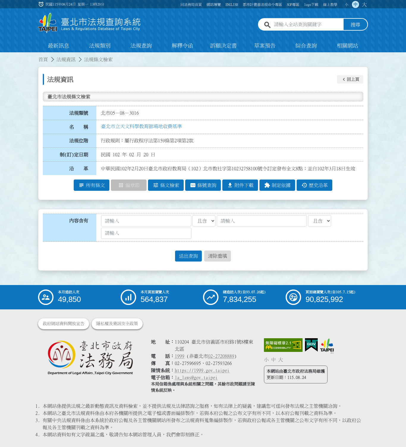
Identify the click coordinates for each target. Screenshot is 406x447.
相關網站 (347, 45)
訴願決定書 (223, 45)
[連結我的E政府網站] (311, 345)
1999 (179, 356)
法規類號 (78, 113)
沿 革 (78, 168)
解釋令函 (182, 45)
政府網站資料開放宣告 (63, 324)
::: (3, 55)
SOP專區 (293, 4)
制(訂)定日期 (74, 154)
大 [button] (364, 4)
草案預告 (265, 45)
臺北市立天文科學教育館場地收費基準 (141, 126)
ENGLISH (232, 4)
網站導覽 (214, 4)
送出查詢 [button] (188, 256)
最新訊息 (58, 45)
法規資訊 (65, 59)
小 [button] (346, 4)
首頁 (43, 59)
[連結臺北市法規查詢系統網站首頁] (89, 23)
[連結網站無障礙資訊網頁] (283, 345)
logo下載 (311, 4)
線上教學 (330, 4)
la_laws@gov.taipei (196, 377)
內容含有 (78, 220)
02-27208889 (221, 356)
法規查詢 (141, 45)
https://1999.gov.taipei (202, 370)
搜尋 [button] (355, 24)
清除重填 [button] (217, 256)
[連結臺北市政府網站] (327, 346)
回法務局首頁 (191, 4)
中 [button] (355, 4)
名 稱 (78, 127)
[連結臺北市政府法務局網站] (90, 357)
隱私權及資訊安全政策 (117, 324)
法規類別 (100, 45)
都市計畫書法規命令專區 (262, 4)
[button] (350, 79)
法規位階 (78, 140)
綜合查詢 (306, 45)
